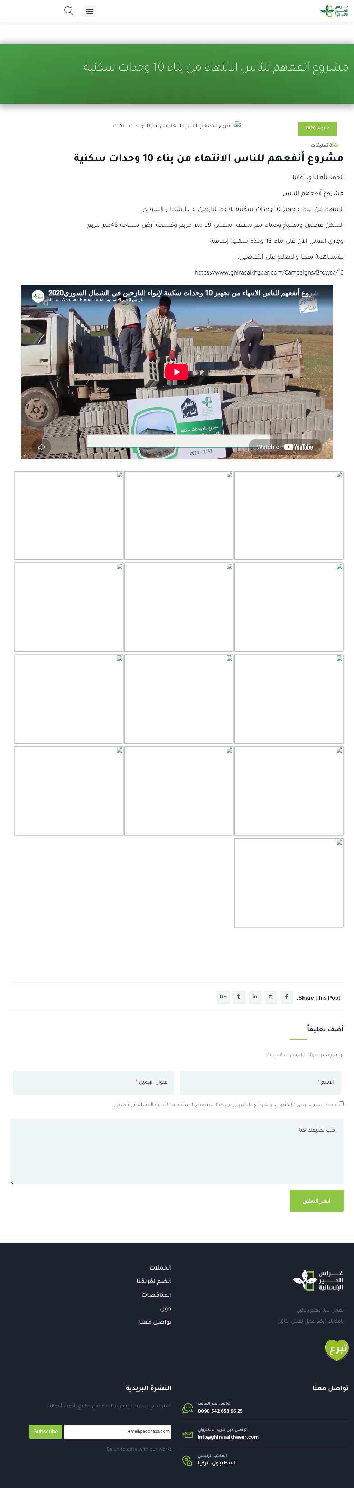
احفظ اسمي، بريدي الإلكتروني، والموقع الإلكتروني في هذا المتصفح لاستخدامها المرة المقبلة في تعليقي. (225, 1105)
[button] (90, 11)
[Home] (318, 1280)
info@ (204, 1438)
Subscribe (45, 1431)
